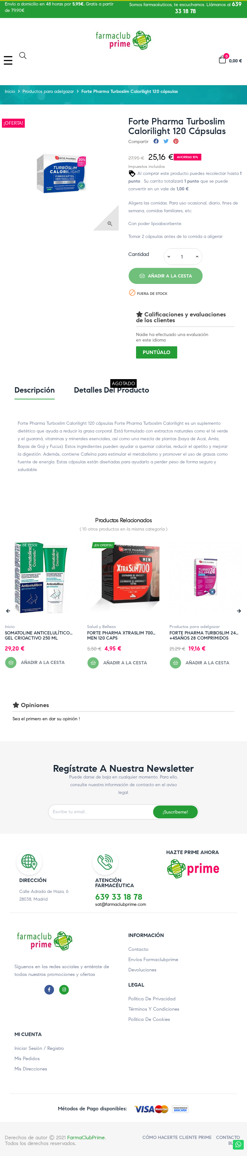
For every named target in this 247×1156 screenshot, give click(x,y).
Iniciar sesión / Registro (39, 1048)
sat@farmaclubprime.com (120, 904)
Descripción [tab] (34, 390)
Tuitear (166, 142)
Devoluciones (142, 970)
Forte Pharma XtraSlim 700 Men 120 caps (120, 633)
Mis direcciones (30, 1069)
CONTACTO (228, 1137)
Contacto (138, 949)
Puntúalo (156, 352)
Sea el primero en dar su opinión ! (46, 719)
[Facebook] (50, 989)
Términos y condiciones (153, 1009)
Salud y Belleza (101, 626)
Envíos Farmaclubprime (153, 959)
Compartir (156, 142)
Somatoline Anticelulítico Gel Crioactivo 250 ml (37, 633)
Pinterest (175, 142)
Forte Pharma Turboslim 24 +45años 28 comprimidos (202, 633)
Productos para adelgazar (194, 626)
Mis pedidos (27, 1058)
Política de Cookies (149, 1019)
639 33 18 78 (118, 897)
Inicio (9, 626)
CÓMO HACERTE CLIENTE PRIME (177, 1137)
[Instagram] (65, 989)
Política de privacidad (152, 999)
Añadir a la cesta (169, 276)
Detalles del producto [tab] (111, 390)
